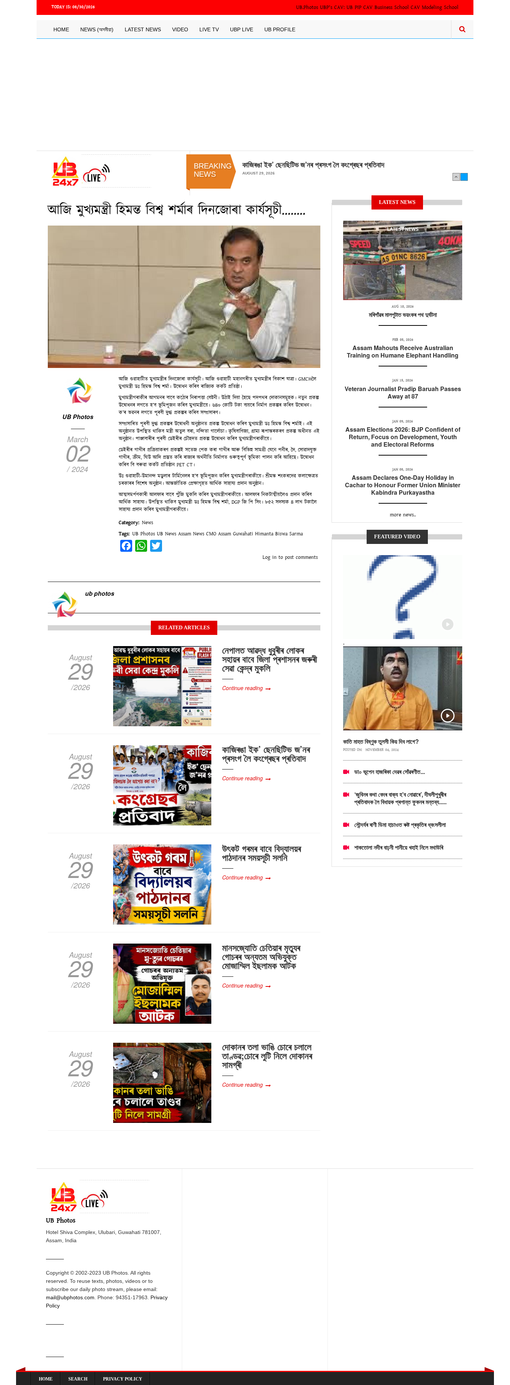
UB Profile (279, 29)
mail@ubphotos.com (70, 1297)
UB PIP (353, 7)
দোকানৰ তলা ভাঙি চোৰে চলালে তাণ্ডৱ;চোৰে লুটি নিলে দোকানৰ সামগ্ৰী (267, 1055)
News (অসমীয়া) (96, 29)
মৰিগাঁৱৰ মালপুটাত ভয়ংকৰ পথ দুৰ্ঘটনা (403, 314)
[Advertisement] (255, 95)
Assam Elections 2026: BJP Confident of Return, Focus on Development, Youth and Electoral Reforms (402, 436)
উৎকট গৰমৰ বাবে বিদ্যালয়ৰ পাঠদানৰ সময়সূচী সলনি (302, 164)
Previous (456, 176)
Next (464, 176)
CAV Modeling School (434, 7)
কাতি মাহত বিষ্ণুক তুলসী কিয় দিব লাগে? (381, 741)
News (147, 522)
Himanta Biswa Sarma (279, 534)
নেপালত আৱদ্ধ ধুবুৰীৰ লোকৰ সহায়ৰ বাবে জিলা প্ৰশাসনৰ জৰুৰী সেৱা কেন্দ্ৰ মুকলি (269, 658)
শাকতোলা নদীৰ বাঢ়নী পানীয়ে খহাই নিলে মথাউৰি (398, 847)
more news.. (403, 515)
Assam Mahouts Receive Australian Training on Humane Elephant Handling (402, 351)
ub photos (99, 593)
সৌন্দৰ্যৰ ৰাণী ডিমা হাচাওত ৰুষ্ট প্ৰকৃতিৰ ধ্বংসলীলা (400, 824)
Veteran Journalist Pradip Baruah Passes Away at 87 (403, 392)
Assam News (191, 534)
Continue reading (242, 688)
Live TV (209, 29)
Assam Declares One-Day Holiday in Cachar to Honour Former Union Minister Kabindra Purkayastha (402, 485)
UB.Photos (307, 7)
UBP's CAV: (333, 7)
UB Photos (77, 416)
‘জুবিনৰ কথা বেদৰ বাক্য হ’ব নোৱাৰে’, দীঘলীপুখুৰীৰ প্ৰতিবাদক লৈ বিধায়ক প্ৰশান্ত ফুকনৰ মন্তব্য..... (400, 798)
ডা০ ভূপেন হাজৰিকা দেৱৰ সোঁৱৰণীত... (389, 771)
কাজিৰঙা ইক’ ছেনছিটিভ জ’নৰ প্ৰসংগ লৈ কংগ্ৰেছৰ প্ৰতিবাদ (266, 753)
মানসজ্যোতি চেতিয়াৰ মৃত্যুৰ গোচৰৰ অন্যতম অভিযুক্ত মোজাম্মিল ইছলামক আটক (261, 956)
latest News (403, 229)
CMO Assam (218, 534)
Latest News (143, 29)
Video (180, 29)
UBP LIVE (241, 29)
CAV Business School (386, 7)
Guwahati (243, 534)
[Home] (99, 170)
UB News (166, 534)
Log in (269, 557)
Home (61, 29)
